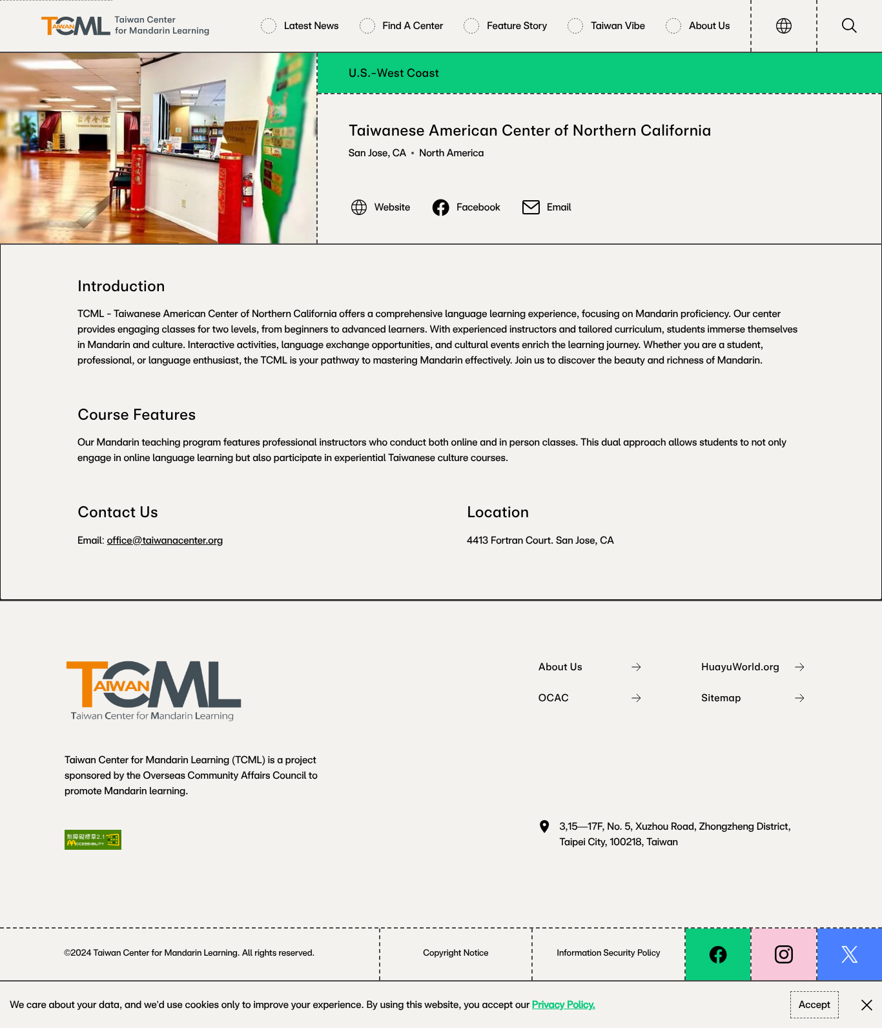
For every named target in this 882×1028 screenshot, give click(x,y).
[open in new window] (718, 954)
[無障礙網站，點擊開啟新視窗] (93, 840)
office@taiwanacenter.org (165, 540)
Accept (814, 1004)
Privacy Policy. (563, 1004)
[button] (784, 26)
